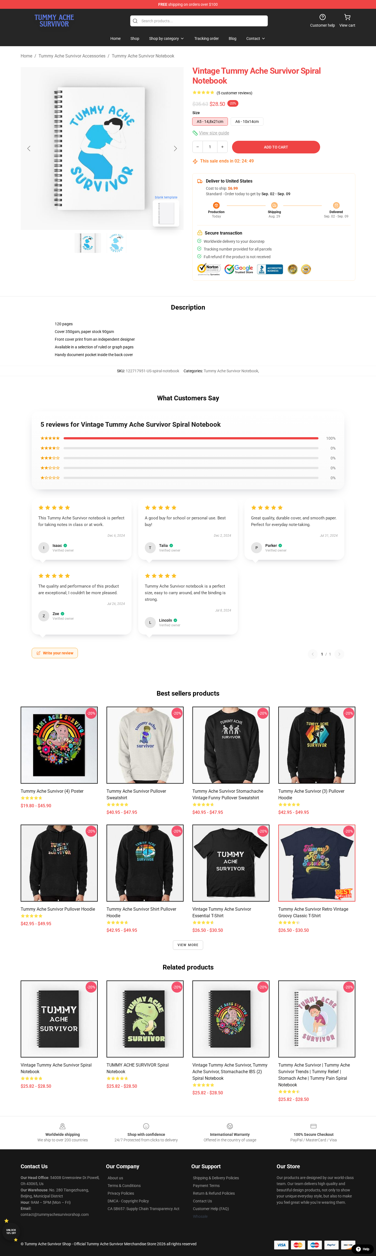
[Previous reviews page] (313, 654)
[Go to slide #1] (88, 243)
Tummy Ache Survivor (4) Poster (52, 791)
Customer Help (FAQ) (211, 1209)
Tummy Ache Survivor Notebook (143, 56)
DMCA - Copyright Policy (128, 1201)
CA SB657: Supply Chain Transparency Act (143, 1209)
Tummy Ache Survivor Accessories (72, 56)
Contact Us (202, 1201)
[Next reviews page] (339, 654)
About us (115, 1178)
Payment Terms (206, 1185)
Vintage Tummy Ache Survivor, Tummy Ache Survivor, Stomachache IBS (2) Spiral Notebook (230, 1071)
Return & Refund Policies (214, 1193)
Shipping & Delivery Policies (216, 1178)
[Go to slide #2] (116, 243)
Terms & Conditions (124, 1185)
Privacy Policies (121, 1193)
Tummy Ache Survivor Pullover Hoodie (58, 909)
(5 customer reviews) (234, 93)
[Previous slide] (29, 148)
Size (196, 113)
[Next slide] (175, 148)
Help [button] (366, 1249)
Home (26, 56)
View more (188, 945)
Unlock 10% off (11, 1232)
